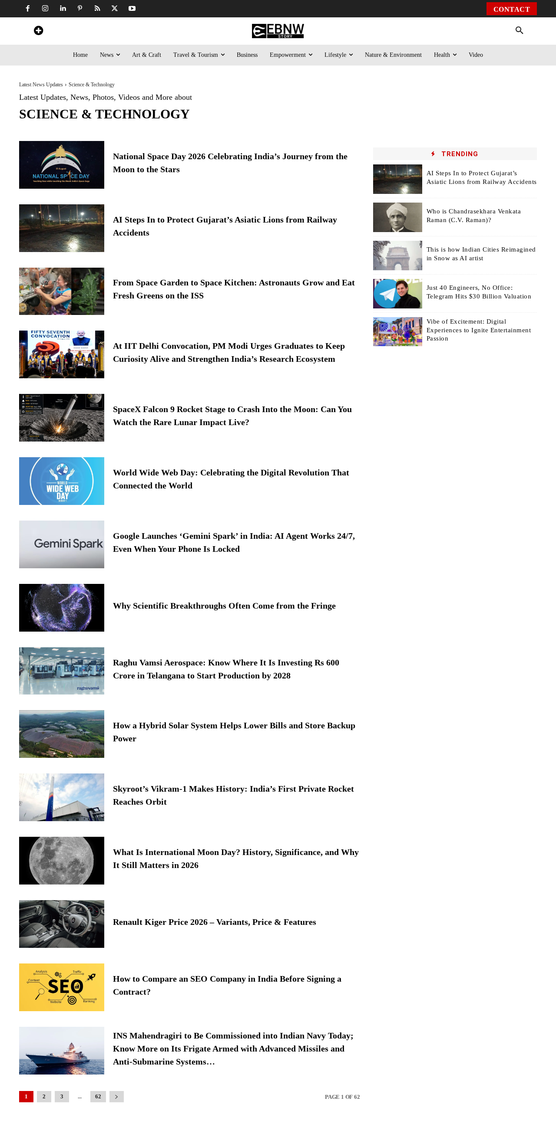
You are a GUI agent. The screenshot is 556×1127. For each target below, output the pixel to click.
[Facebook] (27, 8)
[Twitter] (114, 8)
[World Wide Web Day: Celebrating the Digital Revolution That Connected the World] (61, 481)
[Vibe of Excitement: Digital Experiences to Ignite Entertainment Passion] (397, 332)
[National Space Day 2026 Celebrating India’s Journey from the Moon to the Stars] (61, 165)
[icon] (38, 32)
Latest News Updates (41, 85)
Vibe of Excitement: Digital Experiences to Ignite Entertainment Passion (479, 330)
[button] (519, 31)
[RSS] (97, 8)
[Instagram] (45, 8)
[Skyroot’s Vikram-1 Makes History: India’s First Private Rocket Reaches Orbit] (61, 797)
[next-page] (116, 1097)
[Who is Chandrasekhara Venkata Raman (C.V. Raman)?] (397, 217)
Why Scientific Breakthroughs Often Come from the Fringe (225, 605)
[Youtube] (132, 8)
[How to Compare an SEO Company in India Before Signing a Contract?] (61, 987)
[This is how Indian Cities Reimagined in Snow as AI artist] (397, 255)
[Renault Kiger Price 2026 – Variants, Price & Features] (61, 924)
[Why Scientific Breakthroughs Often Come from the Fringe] (61, 608)
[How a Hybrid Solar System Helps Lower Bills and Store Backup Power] (61, 734)
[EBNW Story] (278, 31)
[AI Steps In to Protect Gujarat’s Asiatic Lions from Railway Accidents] (61, 228)
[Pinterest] (80, 8)
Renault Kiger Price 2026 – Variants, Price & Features (214, 922)
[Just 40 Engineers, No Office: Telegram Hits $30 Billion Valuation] (397, 293)
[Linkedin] (62, 8)
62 (98, 1096)
